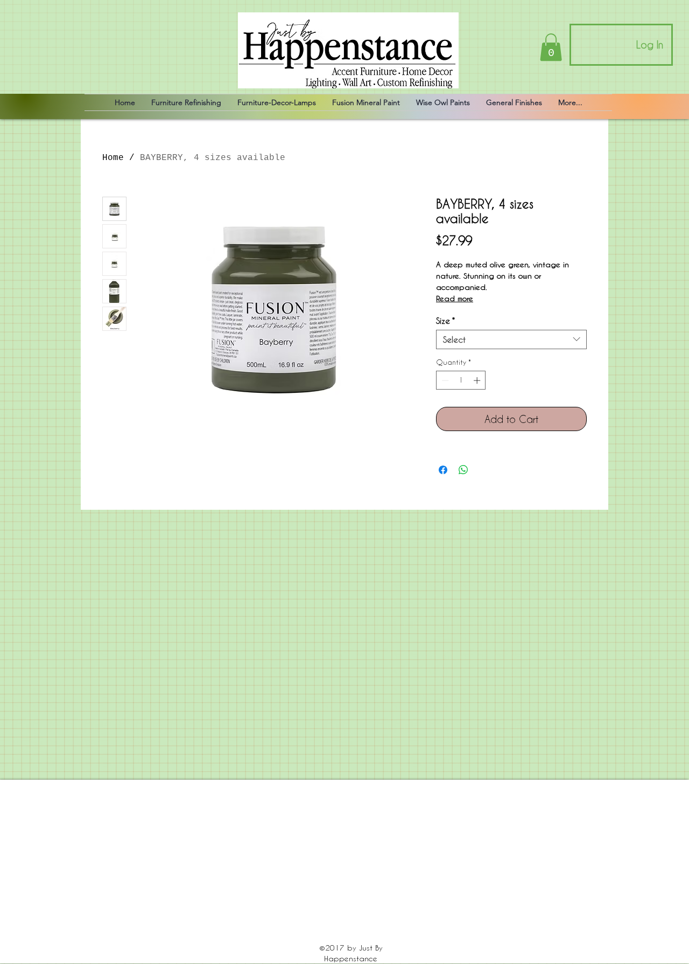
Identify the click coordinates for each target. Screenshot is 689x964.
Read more (454, 298)
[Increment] (478, 380)
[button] (551, 47)
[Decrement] (444, 380)
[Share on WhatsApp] (463, 469)
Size (445, 320)
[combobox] (511, 339)
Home (113, 158)
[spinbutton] (461, 380)
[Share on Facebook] (443, 469)
